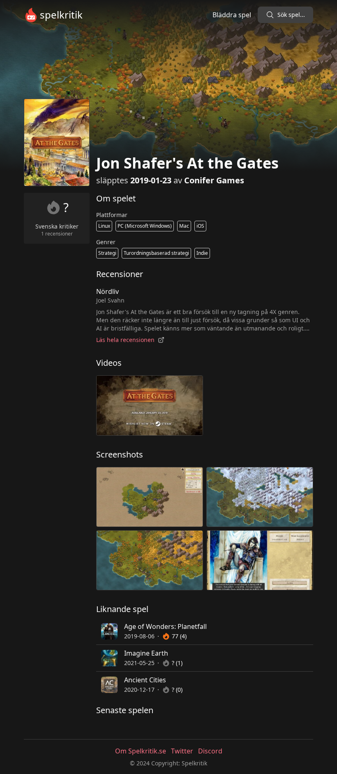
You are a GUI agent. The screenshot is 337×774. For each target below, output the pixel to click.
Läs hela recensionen (125, 340)
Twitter (182, 751)
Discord (210, 751)
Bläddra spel (231, 14)
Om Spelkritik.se (140, 751)
